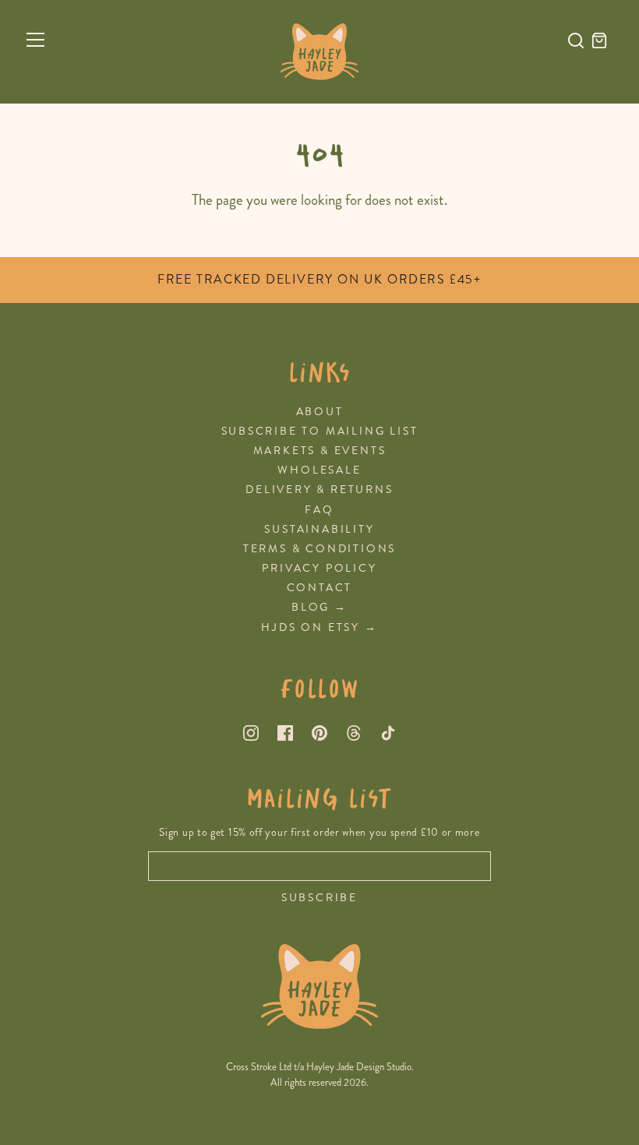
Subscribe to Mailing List (319, 431)
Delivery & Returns (319, 489)
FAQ (319, 509)
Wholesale (319, 470)
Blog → (319, 607)
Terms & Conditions (319, 548)
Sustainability (319, 529)
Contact (320, 587)
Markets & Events (320, 450)
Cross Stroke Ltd (258, 1067)
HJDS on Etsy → (319, 627)
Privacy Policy (319, 568)
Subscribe (319, 898)
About (320, 411)
